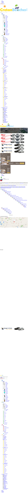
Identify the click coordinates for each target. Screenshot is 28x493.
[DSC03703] (1, 187)
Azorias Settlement (25, 206)
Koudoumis (14, 185)
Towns (3, 72)
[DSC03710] (8, 187)
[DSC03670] (14, 186)
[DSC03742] (17, 187)
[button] (14, 221)
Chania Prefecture (5, 439)
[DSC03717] (11, 187)
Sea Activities (4, 478)
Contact (1, 377)
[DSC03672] (17, 186)
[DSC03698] (23, 186)
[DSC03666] (11, 186)
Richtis (11, 185)
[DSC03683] (20, 186)
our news (3, 491)
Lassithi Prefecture (5, 463)
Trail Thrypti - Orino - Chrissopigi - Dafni (17, 197)
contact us (3, 2)
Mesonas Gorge (19, 201)
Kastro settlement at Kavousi (7, 209)
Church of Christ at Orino (8, 210)
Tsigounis (9, 185)
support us (3, 1)
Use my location (2, 216)
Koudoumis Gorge (5, 190)
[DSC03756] (20, 187)
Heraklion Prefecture (5, 454)
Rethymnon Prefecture (5, 447)
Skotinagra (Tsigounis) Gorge (7, 191)
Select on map (5, 216)
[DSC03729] (14, 187)
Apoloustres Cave (21, 202)
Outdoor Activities (5, 481)
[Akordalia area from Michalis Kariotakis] (4, 186)
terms (2, 490)
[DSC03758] (23, 187)
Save (1, 180)
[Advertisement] (12, 229)
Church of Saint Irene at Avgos (12, 195)
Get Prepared (3, 107)
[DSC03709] (4, 187)
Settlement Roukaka (8, 192)
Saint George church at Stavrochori (15, 196)
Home (2, 13)
